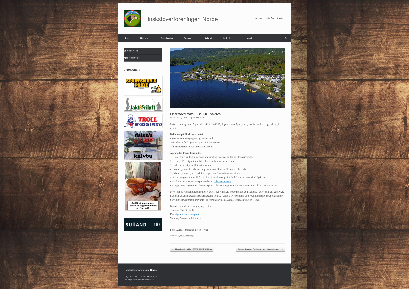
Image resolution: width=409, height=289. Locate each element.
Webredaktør (198, 117)
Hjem (126, 38)
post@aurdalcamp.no (188, 214)
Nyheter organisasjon (186, 235)
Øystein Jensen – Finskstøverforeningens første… (260, 249)
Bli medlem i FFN (132, 50)
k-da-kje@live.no (222, 181)
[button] (286, 38)
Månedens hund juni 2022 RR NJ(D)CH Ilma (192, 249)
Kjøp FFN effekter (132, 57)
